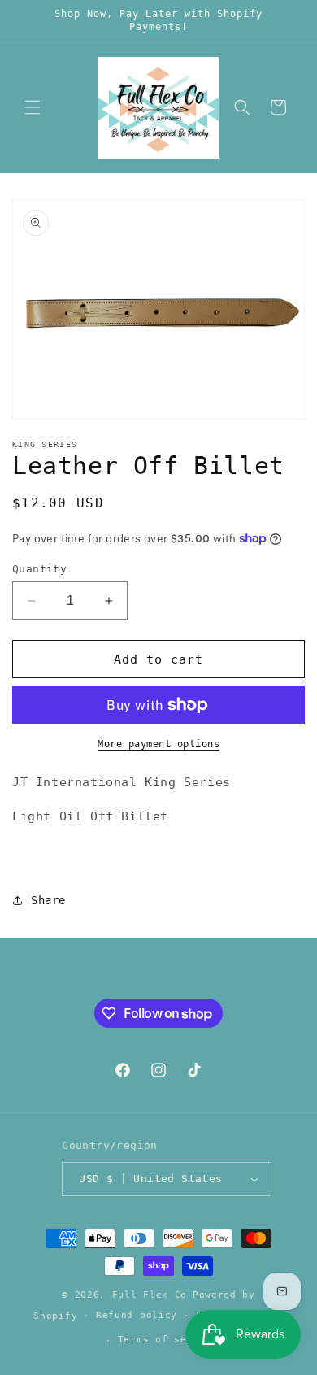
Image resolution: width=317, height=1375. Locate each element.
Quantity (39, 569)
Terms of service (168, 1339)
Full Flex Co (149, 1295)
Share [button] (48, 900)
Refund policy (136, 1315)
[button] (32, 107)
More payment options (158, 744)
